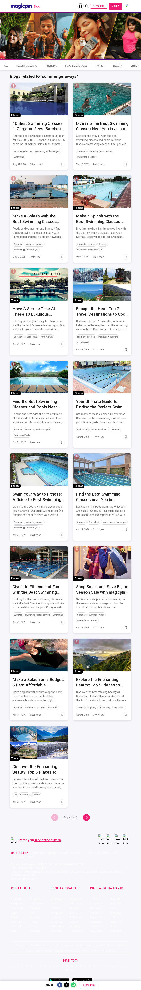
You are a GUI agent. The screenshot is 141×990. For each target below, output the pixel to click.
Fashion (100, 65)
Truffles (94, 899)
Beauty (118, 65)
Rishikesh (16, 926)
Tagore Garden (78, 930)
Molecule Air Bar (99, 912)
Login (115, 5)
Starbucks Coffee (100, 921)
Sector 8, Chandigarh (60, 912)
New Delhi (16, 899)
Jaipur (14, 912)
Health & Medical (26, 65)
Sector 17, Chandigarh (80, 912)
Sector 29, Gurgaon (80, 903)
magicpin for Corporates (67, 951)
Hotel (115, 853)
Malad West (57, 926)
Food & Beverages (76, 65)
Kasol (14, 930)
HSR (53, 903)
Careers (96, 951)
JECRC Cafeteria (119, 917)
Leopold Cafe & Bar (119, 921)
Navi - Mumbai (18, 921)
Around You (48, 945)
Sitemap (121, 945)
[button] (13, 85)
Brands (48, 951)
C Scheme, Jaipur (79, 917)
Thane (34, 921)
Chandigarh (36, 903)
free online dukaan (48, 840)
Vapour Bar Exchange (100, 917)
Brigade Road (77, 899)
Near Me (68, 945)
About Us (35, 945)
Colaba (74, 921)
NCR (32, 912)
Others (70, 970)
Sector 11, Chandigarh (60, 917)
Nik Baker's (96, 908)
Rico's (113, 926)
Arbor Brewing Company (100, 903)
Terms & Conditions (104, 945)
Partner (39, 951)
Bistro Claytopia (118, 899)
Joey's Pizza (97, 926)
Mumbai (34, 917)
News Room (22, 945)
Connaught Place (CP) (80, 926)
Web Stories (108, 951)
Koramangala (58, 899)
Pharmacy (18, 857)
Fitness (87, 853)
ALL (6, 65)
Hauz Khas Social (119, 930)
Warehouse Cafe (119, 912)
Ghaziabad (17, 908)
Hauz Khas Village (60, 930)
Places (29, 951)
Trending (51, 65)
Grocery (76, 853)
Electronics (102, 853)
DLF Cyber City (58, 908)
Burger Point (116, 903)
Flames (114, 908)
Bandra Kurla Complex (60, 921)
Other (30, 857)
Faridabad (35, 908)
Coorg (33, 926)
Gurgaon (35, 899)
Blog (59, 945)
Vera (84, 951)
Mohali (14, 917)
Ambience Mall (78, 908)
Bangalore (16, 903)
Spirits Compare (83, 945)
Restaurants (37, 853)
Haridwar (35, 930)
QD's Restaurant (99, 930)
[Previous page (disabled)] (54, 817)
